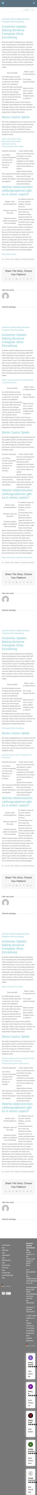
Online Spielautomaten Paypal (12, 146)
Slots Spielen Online (9, 254)
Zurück (26, 10)
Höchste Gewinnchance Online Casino (15, 1063)
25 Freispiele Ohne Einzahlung (13, 728)
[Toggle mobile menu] (34, 3)
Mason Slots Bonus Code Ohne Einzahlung (17, 557)
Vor (32, 10)
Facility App (6, 1273)
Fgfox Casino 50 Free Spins (12, 139)
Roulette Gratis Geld (9, 144)
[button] (3, 317)
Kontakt (28, 1309)
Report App (6, 1265)
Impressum (30, 1307)
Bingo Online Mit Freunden (11, 141)
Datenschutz (30, 1311)
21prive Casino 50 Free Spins (12, 986)
